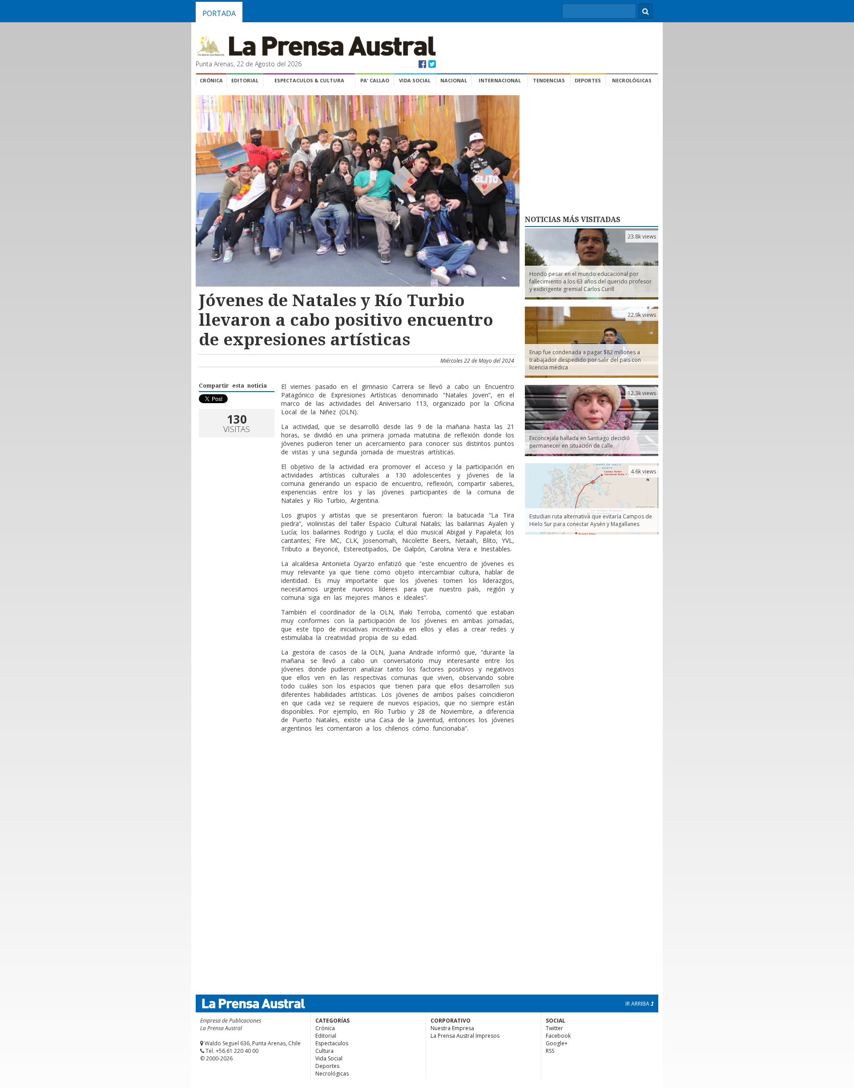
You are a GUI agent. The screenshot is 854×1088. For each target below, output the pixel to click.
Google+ (557, 1043)
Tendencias (549, 80)
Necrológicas (632, 80)
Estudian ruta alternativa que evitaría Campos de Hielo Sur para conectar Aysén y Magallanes (590, 520)
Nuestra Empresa (452, 1028)
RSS (550, 1051)
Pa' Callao (374, 80)
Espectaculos (331, 1043)
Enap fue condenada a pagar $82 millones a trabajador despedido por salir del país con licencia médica (585, 359)
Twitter (554, 1028)
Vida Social (415, 80)
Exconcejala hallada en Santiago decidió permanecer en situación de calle (579, 441)
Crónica (211, 80)
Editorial (244, 80)
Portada (219, 13)
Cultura (324, 1051)
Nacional (453, 80)
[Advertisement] (356, 768)
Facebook (558, 1035)
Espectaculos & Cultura (309, 80)
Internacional (500, 80)
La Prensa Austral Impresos (465, 1035)
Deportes (588, 80)
